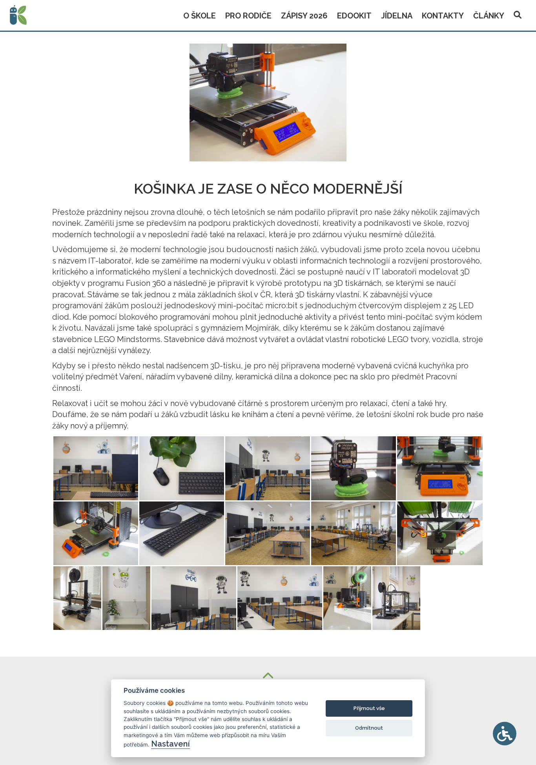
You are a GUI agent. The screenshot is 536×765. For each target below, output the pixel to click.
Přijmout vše (369, 708)
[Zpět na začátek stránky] (268, 676)
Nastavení (170, 744)
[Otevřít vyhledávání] (517, 13)
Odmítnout (369, 728)
